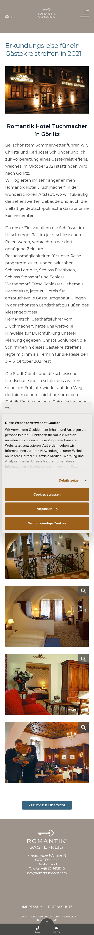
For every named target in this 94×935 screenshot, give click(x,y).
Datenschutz (60, 907)
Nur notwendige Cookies (47, 523)
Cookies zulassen (47, 494)
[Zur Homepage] (47, 12)
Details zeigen (69, 480)
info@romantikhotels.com (47, 873)
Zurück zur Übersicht (47, 805)
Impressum (32, 907)
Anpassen (44, 509)
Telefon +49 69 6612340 (47, 869)
